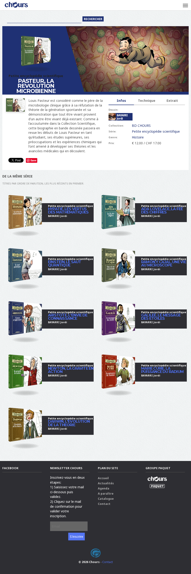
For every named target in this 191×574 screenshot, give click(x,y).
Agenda (103, 488)
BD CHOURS (141, 125)
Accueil (103, 478)
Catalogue (106, 499)
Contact (104, 504)
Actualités (106, 483)
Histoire (138, 137)
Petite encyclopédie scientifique (156, 131)
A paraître (105, 494)
